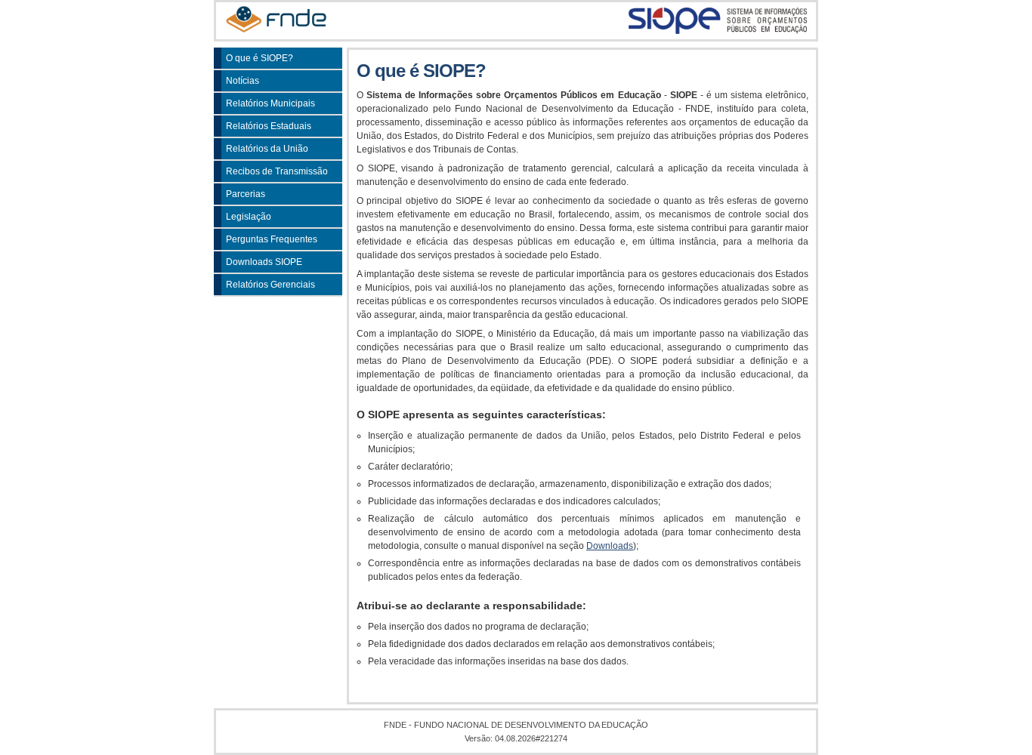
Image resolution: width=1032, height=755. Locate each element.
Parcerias (245, 194)
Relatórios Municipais (270, 103)
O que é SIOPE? (259, 58)
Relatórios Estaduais (268, 126)
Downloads (609, 546)
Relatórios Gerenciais (270, 284)
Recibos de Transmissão (277, 171)
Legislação (248, 216)
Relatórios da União (267, 148)
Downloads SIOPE (264, 262)
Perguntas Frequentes (271, 239)
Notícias (242, 81)
